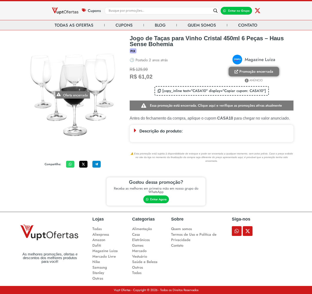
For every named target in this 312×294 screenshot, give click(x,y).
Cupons (94, 10)
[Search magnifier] (215, 10)
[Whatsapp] (237, 231)
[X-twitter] (257, 11)
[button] (212, 91)
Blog (160, 25)
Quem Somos (202, 25)
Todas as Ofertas (74, 25)
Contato (247, 25)
